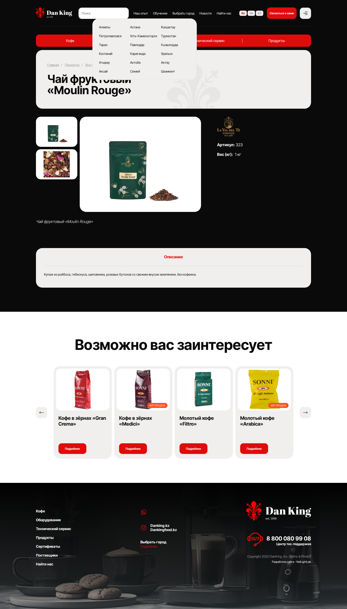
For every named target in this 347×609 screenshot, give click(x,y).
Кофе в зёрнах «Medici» (135, 421)
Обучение (160, 13)
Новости (205, 13)
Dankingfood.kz (163, 530)
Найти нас (224, 13)
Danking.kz (159, 525)
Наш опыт (141, 13)
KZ (259, 13)
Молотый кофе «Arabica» (257, 421)
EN (251, 13)
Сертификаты (48, 546)
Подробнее (72, 448)
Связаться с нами (282, 13)
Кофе (70, 41)
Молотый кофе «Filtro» (197, 421)
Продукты (276, 41)
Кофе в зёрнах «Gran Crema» (82, 421)
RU (243, 13)
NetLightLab (303, 561)
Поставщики (47, 555)
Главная (53, 65)
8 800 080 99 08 (288, 538)
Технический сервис (208, 41)
